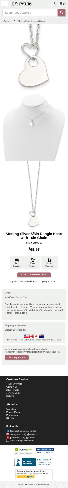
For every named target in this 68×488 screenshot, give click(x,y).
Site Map (10, 418)
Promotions (12, 415)
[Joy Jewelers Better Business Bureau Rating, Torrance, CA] (34, 462)
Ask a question (17, 357)
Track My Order (14, 383)
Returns (10, 396)
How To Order (13, 390)
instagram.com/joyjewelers (23, 434)
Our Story (11, 409)
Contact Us (11, 386)
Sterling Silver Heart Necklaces (31, 21)
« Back (5, 21)
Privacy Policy (13, 412)
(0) (64, 3)
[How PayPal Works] (34, 474)
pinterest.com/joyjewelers (23, 437)
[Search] (61, 12)
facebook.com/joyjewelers (23, 431)
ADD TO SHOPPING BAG (34, 274)
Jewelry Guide (13, 393)
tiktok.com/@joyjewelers (22, 440)
